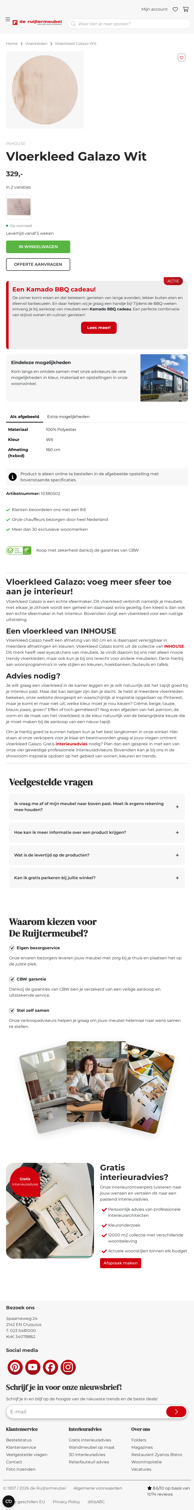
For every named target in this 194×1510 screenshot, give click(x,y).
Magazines (142, 1447)
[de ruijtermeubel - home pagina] (37, 19)
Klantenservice (21, 1447)
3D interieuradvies (87, 1454)
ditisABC (96, 1501)
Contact (14, 1462)
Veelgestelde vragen (26, 1454)
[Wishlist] (175, 9)
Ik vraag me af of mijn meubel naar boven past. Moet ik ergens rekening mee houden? (89, 806)
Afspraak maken (121, 1263)
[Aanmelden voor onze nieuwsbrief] (176, 1411)
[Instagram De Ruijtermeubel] (68, 1367)
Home (12, 43)
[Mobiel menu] (8, 19)
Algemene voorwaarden (98, 1488)
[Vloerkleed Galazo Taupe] (18, 206)
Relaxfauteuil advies (89, 1462)
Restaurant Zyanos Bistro (156, 1454)
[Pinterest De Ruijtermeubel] (15, 1367)
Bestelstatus (19, 1440)
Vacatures (141, 1469)
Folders (138, 1440)
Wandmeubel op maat (92, 1447)
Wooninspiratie (146, 1462)
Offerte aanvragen (38, 264)
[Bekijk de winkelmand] (185, 9)
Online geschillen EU (24, 1501)
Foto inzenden (21, 1469)
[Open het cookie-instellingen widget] (9, 1501)
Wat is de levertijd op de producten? (51, 855)
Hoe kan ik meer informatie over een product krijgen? (70, 832)
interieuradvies (72, 744)
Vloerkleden (36, 43)
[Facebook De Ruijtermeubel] (50, 1367)
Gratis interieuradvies (90, 1440)
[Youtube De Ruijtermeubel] (32, 1367)
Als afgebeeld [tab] (24, 416)
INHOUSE (16, 143)
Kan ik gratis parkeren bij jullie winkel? (54, 877)
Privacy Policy (66, 1501)
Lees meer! (99, 327)
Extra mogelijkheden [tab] (68, 416)
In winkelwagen (38, 246)
